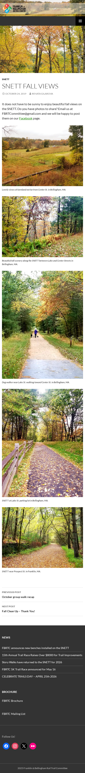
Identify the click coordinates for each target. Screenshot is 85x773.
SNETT (5, 79)
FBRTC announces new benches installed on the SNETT (35, 648)
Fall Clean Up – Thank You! (18, 609)
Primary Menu (80, 21)
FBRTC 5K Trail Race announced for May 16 (29, 669)
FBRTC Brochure (12, 700)
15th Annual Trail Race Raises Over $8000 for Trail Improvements (42, 655)
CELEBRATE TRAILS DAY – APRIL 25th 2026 (29, 676)
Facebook (25, 118)
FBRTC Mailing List (13, 713)
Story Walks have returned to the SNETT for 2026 (32, 662)
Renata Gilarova (42, 93)
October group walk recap (18, 595)
